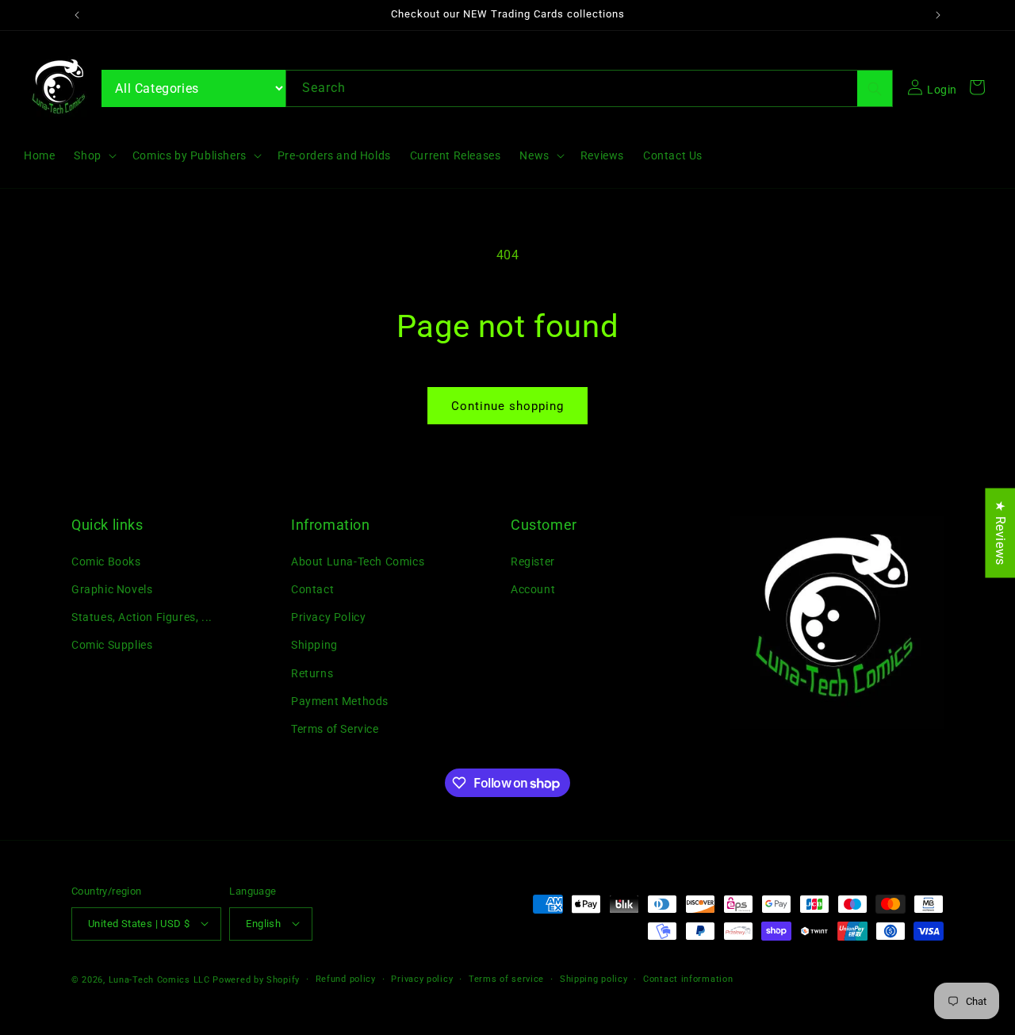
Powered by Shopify (256, 979)
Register (533, 560)
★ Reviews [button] (1000, 532)
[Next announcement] (938, 15)
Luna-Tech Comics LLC (159, 979)
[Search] (874, 88)
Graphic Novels (111, 588)
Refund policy (346, 978)
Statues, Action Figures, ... (142, 617)
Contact (312, 588)
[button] (93, 155)
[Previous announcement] (76, 15)
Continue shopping (507, 406)
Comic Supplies (111, 644)
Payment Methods (340, 700)
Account (533, 588)
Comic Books (106, 560)
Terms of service (506, 978)
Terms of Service (335, 728)
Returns (312, 672)
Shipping (314, 644)
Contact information (688, 978)
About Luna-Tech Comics (357, 560)
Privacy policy (422, 978)
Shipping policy (594, 978)
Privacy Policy (328, 617)
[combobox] (589, 88)
